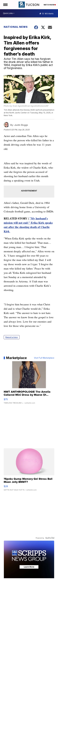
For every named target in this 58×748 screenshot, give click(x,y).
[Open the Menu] (5, 4)
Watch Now (49, 5)
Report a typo (11, 337)
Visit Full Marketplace (44, 358)
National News (16, 26)
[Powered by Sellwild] (49, 538)
